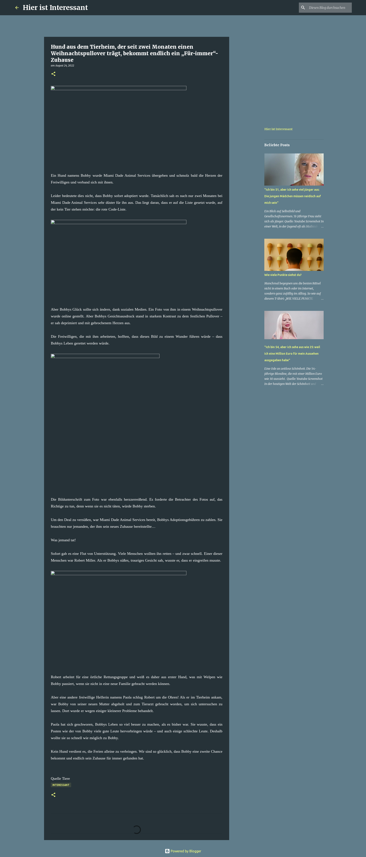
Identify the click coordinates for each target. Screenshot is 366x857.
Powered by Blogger (185, 851)
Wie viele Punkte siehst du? (283, 275)
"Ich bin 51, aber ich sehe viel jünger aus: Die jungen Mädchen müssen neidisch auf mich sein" (292, 196)
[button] (53, 74)
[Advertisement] (250, 182)
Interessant (61, 785)
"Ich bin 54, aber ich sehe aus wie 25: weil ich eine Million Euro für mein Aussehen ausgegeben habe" (292, 353)
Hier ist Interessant (55, 7)
